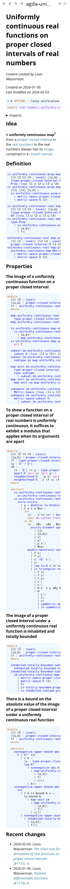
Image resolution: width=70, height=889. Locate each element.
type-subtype (24, 372)
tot (19, 789)
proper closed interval (34, 139)
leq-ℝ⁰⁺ (30, 764)
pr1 (31, 473)
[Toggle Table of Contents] (4, 4)
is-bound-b (39, 793)
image (49, 149)
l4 (29, 177)
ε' (30, 514)
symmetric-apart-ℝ (55, 603)
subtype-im (22, 360)
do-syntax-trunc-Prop (52, 517)
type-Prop (18, 222)
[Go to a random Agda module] (22, 4)
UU (12, 215)
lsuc (24, 183)
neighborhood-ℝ (26, 476)
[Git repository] (60, 3)
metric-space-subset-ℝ (31, 398)
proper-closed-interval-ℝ (31, 244)
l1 (14, 177)
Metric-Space (24, 392)
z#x (38, 524)
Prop (14, 183)
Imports (15, 115)
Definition (18, 163)
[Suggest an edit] (65, 3)
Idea (11, 123)
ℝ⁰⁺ (26, 754)
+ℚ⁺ (41, 559)
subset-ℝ (20, 353)
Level (40, 177)
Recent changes (25, 834)
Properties (19, 266)
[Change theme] (10, 4)
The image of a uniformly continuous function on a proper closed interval (30, 282)
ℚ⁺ (20, 463)
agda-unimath (42, 3)
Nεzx (59, 524)
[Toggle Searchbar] (16, 4)
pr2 (16, 344)
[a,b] (53, 177)
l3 (24, 177)
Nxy (40, 508)
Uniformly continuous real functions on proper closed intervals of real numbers (32, 39)
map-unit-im (23, 382)
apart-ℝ (20, 473)
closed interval (40, 154)
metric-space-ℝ (29, 199)
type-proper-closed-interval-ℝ (36, 180)
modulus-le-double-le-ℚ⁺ (50, 505)
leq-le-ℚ (41, 565)
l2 (19, 177)
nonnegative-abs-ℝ (45, 767)
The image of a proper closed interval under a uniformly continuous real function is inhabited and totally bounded (31, 626)
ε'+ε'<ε (43, 514)
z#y (48, 524)
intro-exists (27, 501)
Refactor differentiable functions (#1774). (30, 878)
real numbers (22, 144)
